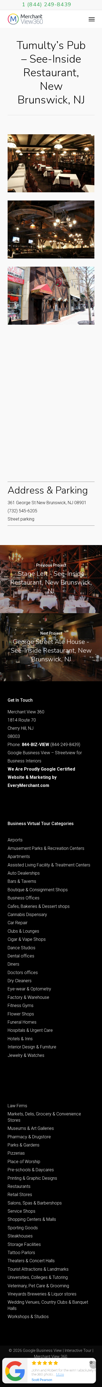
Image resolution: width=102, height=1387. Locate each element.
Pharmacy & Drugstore (29, 1136)
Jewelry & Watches (26, 1055)
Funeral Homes (22, 1022)
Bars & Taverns (22, 881)
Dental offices (21, 956)
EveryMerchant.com (28, 785)
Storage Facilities (24, 1244)
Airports (15, 839)
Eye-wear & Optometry (29, 988)
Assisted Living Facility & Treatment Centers (49, 865)
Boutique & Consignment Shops (38, 889)
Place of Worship (24, 1161)
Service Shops (21, 1211)
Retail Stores (20, 1194)
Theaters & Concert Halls (31, 1260)
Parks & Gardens (23, 1145)
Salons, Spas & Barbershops (35, 1203)
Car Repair (17, 922)
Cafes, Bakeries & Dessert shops (39, 906)
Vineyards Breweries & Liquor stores (42, 1294)
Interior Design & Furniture (32, 1047)
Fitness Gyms (20, 1005)
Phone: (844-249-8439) (44, 744)
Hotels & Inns (20, 1038)
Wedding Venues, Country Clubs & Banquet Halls (48, 1305)
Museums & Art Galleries (31, 1128)
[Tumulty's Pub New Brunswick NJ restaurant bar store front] (51, 296)
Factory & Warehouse (28, 997)
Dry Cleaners (20, 980)
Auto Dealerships (24, 873)
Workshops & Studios (28, 1316)
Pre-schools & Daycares (31, 1169)
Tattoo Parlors (21, 1252)
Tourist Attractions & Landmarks (38, 1269)
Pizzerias (16, 1153)
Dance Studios (21, 947)
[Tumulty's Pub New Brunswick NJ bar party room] (51, 163)
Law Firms (17, 1105)
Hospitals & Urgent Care (30, 1030)
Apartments (19, 856)
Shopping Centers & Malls (32, 1219)
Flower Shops (21, 1014)
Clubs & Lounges (23, 931)
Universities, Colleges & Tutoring (38, 1277)
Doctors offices (23, 972)
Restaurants (19, 1186)
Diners (13, 964)
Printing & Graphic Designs (32, 1178)
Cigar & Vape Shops (27, 939)
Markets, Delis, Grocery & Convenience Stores (44, 1117)
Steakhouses (20, 1236)
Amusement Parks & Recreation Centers (46, 848)
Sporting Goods (23, 1227)
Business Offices (23, 898)
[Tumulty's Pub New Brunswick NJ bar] (51, 229)
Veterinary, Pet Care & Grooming (38, 1285)
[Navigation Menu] (92, 19)
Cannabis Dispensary (27, 914)
